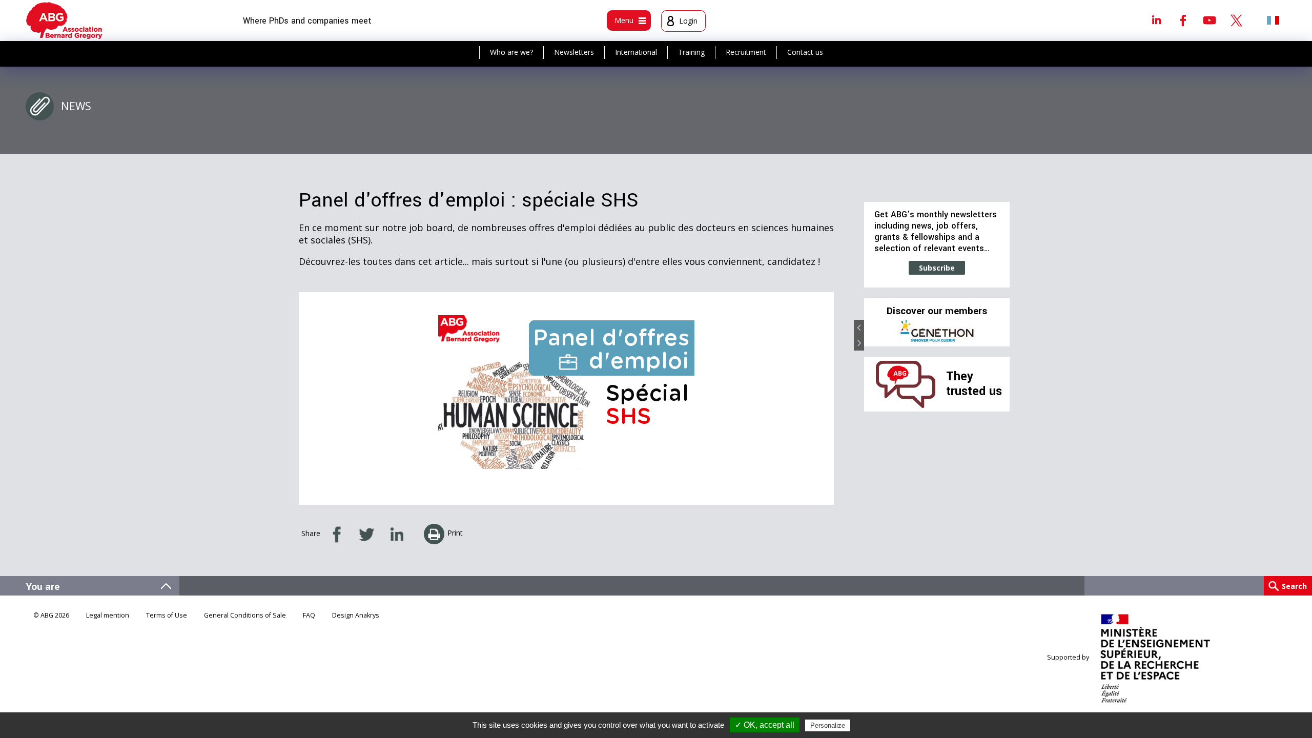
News (76, 106)
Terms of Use (166, 615)
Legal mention (107, 615)
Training (691, 52)
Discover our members (937, 311)
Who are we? (511, 52)
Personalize (827, 725)
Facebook (1183, 20)
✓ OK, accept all (764, 725)
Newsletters (574, 52)
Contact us (805, 52)
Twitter (1236, 20)
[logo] (64, 20)
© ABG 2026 (51, 615)
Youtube (1209, 20)
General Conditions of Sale (245, 615)
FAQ (309, 615)
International (636, 52)
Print (455, 533)
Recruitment (746, 52)
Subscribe (937, 268)
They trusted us (974, 383)
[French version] (1273, 20)
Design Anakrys (355, 615)
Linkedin (1156, 20)
